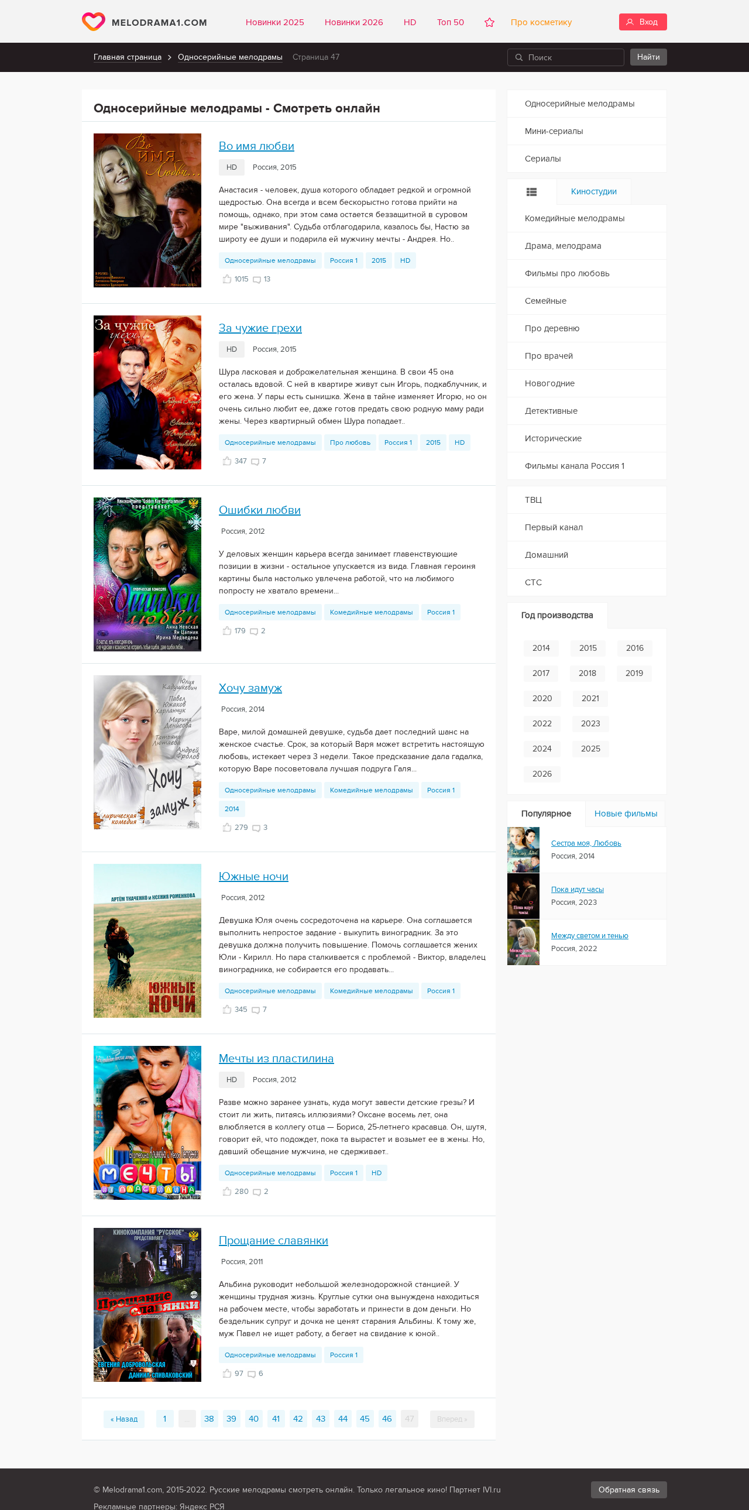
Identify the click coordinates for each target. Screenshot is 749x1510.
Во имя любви (256, 146)
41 (276, 1418)
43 (320, 1418)
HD (410, 22)
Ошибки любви (260, 510)
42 (298, 1418)
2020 (542, 698)
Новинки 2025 (275, 22)
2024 (542, 749)
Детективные (551, 411)
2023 (590, 724)
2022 (542, 724)
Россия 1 (344, 260)
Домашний (546, 555)
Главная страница (128, 57)
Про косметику (539, 22)
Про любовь (350, 442)
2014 (232, 809)
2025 (590, 749)
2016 (635, 648)
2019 (634, 673)
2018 (587, 673)
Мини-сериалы (554, 131)
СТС (533, 582)
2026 (542, 774)
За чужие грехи (260, 328)
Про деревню (552, 328)
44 (343, 1418)
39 (231, 1418)
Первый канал (554, 527)
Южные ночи (253, 877)
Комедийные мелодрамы (371, 612)
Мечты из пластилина (276, 1059)
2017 (540, 673)
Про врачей (549, 356)
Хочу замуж (250, 688)
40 (254, 1418)
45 (365, 1418)
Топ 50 (450, 22)
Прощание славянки (273, 1241)
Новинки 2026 (354, 22)
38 (209, 1418)
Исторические (553, 438)
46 (387, 1418)
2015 (379, 260)
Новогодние (550, 383)
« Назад (124, 1419)
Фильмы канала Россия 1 (574, 466)
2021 (590, 698)
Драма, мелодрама (563, 246)
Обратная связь (629, 1490)
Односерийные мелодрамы (230, 57)
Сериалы (543, 158)
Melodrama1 (144, 21)
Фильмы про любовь (567, 273)
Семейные (545, 301)
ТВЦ (533, 500)
